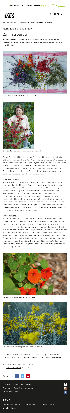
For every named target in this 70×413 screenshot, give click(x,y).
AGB (16, 391)
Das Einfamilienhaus (13, 368)
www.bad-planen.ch (10, 408)
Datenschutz (7, 391)
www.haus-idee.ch (31, 405)
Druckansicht (26, 384)
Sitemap (16, 384)
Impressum (29, 388)
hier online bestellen (54, 357)
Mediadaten (7, 388)
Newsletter (18, 388)
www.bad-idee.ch (47, 405)
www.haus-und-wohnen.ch (12, 405)
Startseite (6, 384)
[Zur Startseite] (8, 15)
